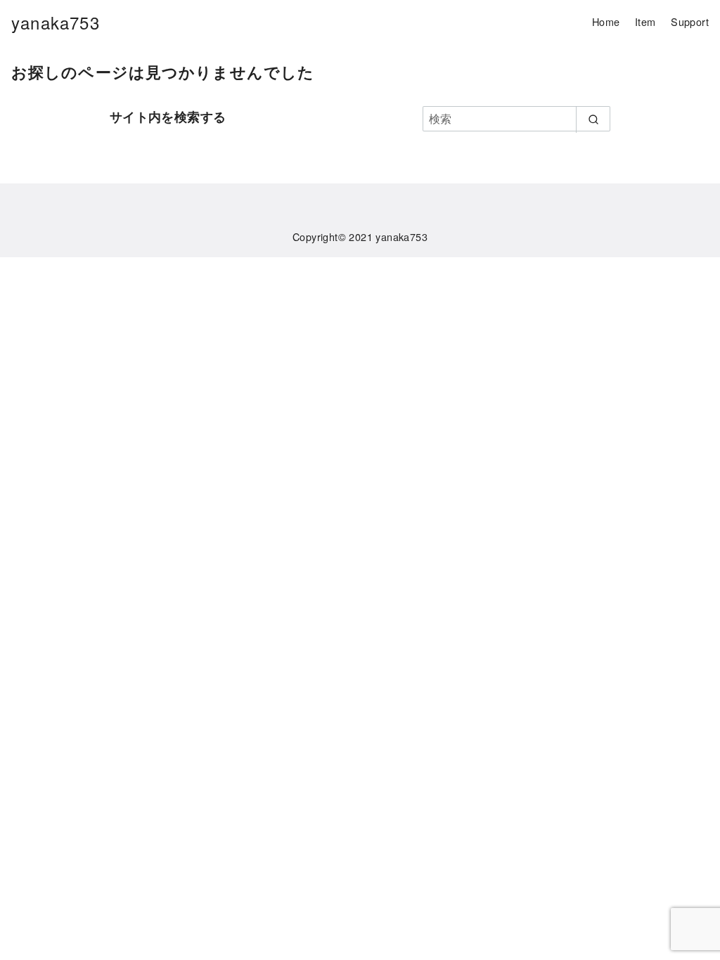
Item (645, 21)
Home (606, 21)
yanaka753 (55, 22)
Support (690, 21)
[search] (593, 120)
